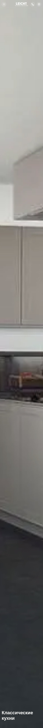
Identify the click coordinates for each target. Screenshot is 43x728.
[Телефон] (32, 4)
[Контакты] (39, 4)
